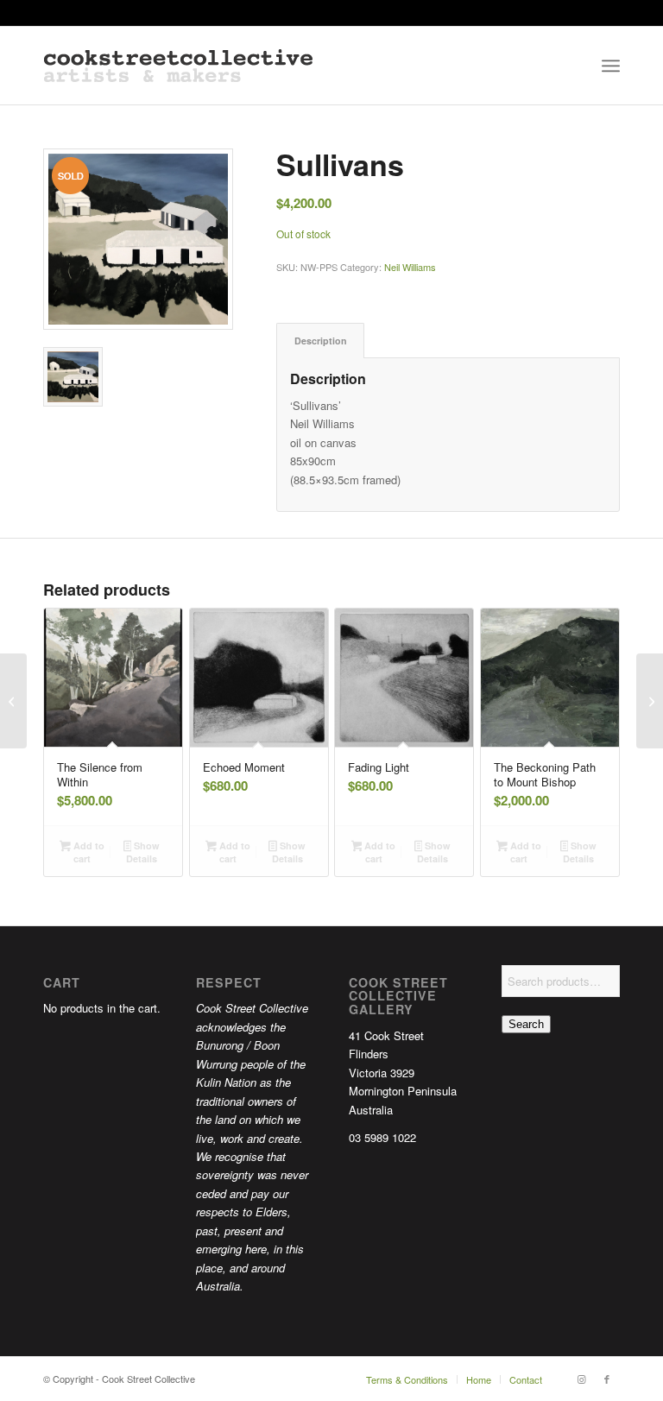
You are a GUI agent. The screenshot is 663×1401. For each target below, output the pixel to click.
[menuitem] (611, 65)
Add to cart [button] (87, 852)
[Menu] (611, 65)
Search (526, 1024)
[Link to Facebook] (607, 1379)
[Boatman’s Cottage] (649, 700)
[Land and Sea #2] (13, 700)
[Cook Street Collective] (178, 65)
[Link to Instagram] (581, 1379)
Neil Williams (410, 267)
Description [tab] (320, 340)
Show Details (143, 852)
